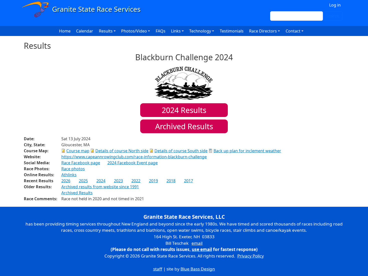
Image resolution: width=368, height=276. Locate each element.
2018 (170, 181)
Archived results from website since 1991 (100, 187)
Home (65, 31)
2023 (118, 181)
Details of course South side (181, 151)
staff (157, 269)
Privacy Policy (250, 256)
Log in (335, 5)
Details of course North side (121, 151)
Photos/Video (134, 31)
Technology (200, 31)
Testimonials (232, 31)
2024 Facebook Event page (132, 163)
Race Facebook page (80, 163)
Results (184, 110)
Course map (77, 151)
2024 (100, 181)
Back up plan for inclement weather (247, 151)
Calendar (84, 31)
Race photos (73, 169)
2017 (188, 181)
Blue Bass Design (197, 269)
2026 (65, 181)
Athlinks (69, 175)
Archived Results (184, 126)
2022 (135, 181)
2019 (153, 181)
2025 (83, 181)
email (197, 243)
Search (332, 16)
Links (176, 31)
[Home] (83, 9)
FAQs (160, 31)
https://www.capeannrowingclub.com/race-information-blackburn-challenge (134, 157)
